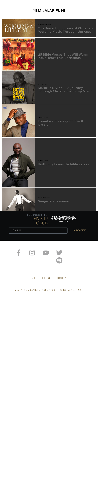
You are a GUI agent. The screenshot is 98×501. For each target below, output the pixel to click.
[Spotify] (59, 260)
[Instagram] (32, 252)
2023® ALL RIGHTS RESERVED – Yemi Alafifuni (49, 290)
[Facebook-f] (18, 252)
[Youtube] (45, 252)
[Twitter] (59, 252)
